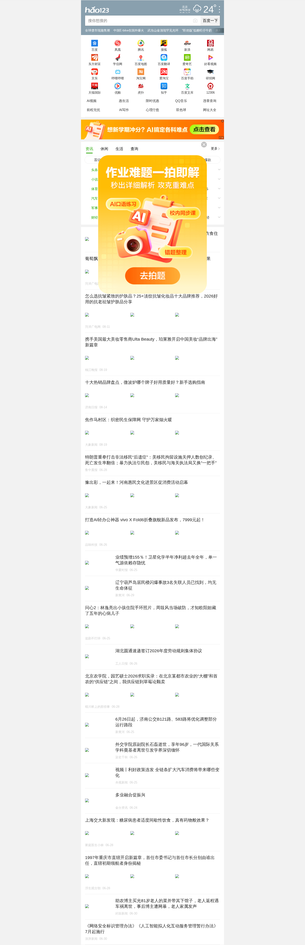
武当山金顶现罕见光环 (162, 30)
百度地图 (141, 64)
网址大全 (209, 110)
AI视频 (92, 101)
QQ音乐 (181, 101)
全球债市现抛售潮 (97, 30)
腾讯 (141, 49)
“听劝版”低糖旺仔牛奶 (197, 30)
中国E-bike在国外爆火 (128, 30)
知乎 (164, 92)
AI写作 (124, 110)
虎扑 (141, 92)
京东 (95, 78)
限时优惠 (152, 101)
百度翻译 (164, 64)
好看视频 (210, 64)
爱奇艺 (187, 64)
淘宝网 (141, 78)
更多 (214, 148)
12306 (210, 92)
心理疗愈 (152, 110)
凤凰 (118, 49)
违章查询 (209, 101)
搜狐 (164, 49)
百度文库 (187, 92)
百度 (95, 49)
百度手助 (187, 78)
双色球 (181, 110)
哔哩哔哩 (118, 78)
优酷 (118, 92)
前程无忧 (93, 110)
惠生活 (124, 101)
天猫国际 (94, 92)
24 (208, 10)
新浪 (187, 49)
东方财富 (94, 64)
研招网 (210, 78)
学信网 (117, 64)
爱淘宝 (164, 78)
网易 (210, 49)
